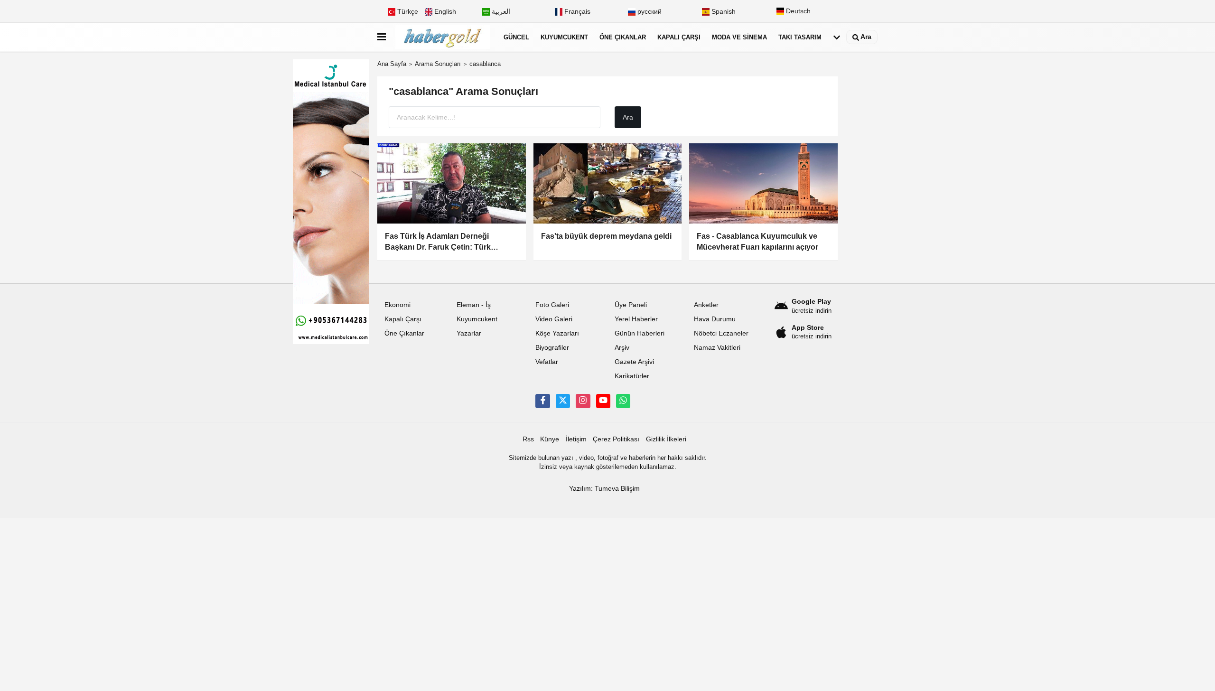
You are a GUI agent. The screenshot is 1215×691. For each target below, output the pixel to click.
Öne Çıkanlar (622, 37)
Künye (549, 439)
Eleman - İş (474, 304)
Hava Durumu (715, 319)
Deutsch (797, 11)
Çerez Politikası (616, 439)
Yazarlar (469, 333)
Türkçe (406, 11)
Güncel (516, 37)
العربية (500, 11)
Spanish (723, 11)
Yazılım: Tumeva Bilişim (604, 488)
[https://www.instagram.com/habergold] (583, 401)
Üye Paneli (631, 304)
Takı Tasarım (800, 37)
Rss (528, 439)
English (444, 11)
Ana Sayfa (391, 63)
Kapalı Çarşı (679, 37)
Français (576, 11)
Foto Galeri (552, 304)
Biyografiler (552, 347)
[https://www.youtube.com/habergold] (603, 401)
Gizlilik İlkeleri (666, 439)
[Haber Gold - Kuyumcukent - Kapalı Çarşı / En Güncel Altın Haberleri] (442, 37)
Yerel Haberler (636, 319)
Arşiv (622, 347)
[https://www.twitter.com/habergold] (563, 401)
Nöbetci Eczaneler (721, 333)
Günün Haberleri (639, 333)
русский (649, 11)
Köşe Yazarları (557, 333)
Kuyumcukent (564, 37)
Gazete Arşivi (634, 361)
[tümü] (836, 37)
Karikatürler (632, 376)
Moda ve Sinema (739, 37)
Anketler (706, 304)
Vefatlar (546, 361)
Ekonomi (397, 304)
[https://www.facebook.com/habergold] (542, 401)
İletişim (576, 439)
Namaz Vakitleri (717, 347)
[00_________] (623, 401)
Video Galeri (553, 319)
